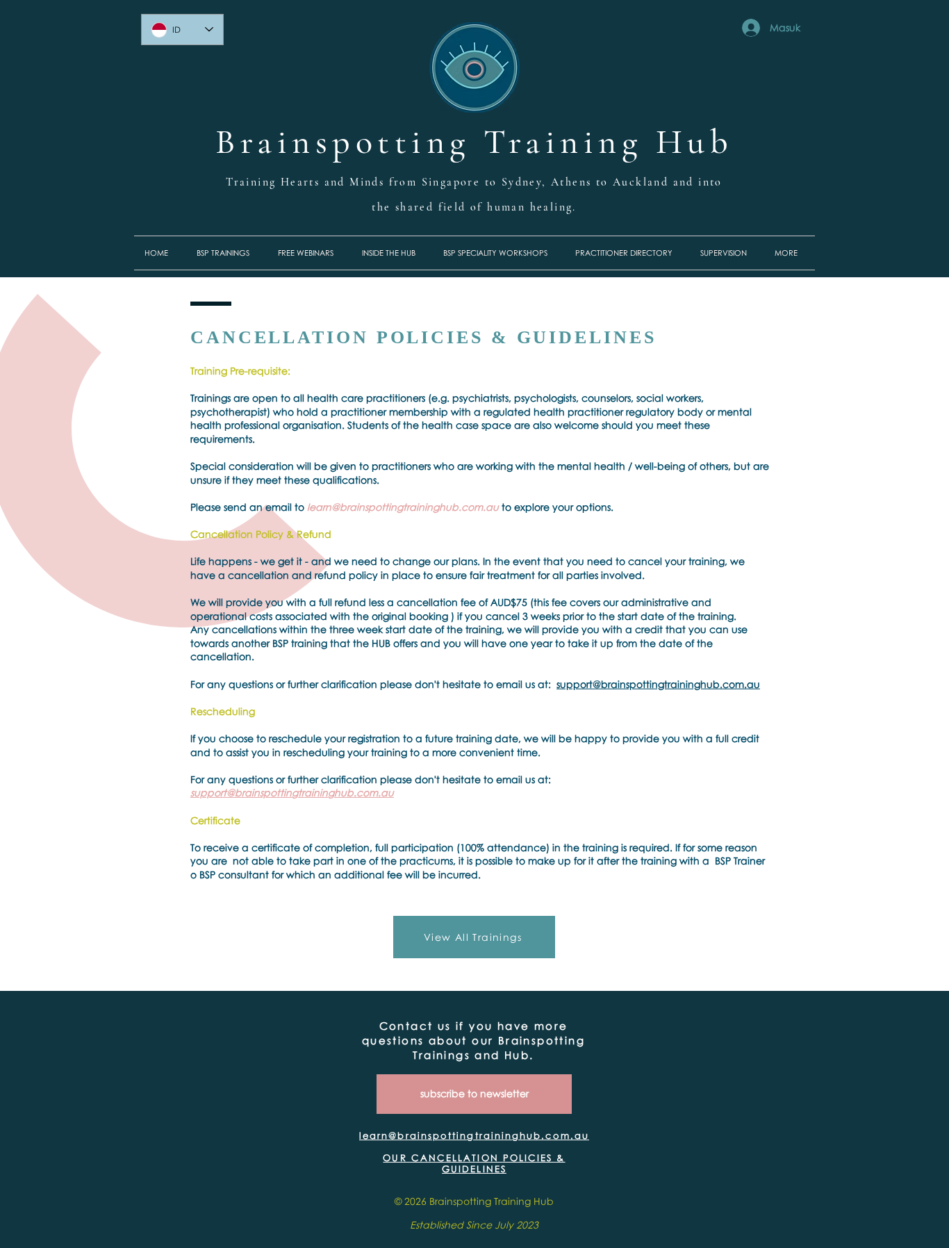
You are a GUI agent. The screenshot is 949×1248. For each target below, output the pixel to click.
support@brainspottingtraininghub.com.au (658, 684)
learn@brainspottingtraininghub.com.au (403, 507)
